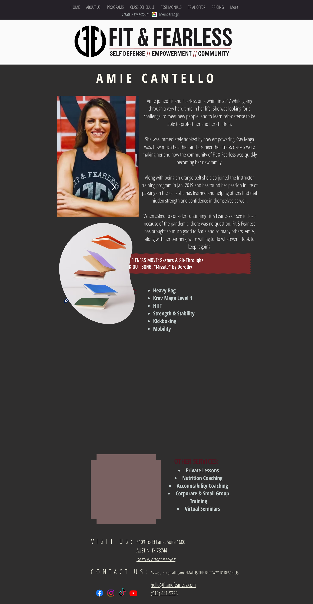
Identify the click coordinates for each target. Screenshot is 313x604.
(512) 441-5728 (164, 593)
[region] (98, 156)
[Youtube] (133, 593)
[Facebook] (99, 593)
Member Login (169, 14)
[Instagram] (110, 593)
